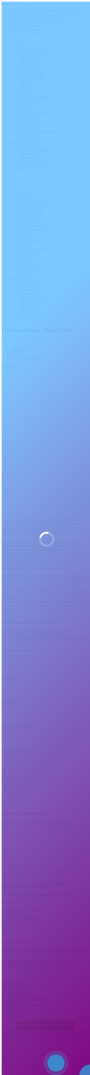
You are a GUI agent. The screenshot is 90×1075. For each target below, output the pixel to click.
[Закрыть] (73, 1054)
